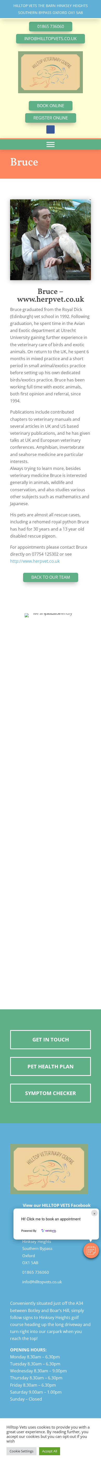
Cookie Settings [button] (21, 1451)
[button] (91, 1250)
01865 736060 (50, 26)
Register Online (50, 118)
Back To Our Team (50, 577)
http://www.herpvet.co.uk (35, 561)
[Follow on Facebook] (50, 129)
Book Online (50, 105)
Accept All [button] (49, 1451)
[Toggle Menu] (50, 144)
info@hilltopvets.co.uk (50, 38)
